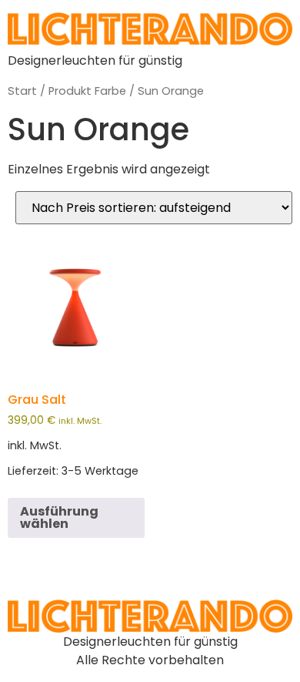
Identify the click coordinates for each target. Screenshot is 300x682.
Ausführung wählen (59, 517)
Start (22, 91)
